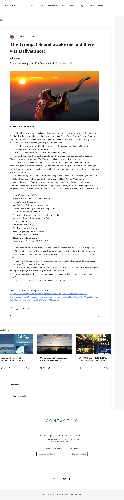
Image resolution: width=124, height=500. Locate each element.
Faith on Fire (10, 5)
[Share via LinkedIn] (23, 308)
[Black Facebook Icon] (69, 478)
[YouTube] (64, 478)
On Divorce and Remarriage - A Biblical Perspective (54, 359)
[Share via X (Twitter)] (17, 308)
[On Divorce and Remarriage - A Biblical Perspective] (54, 344)
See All (109, 329)
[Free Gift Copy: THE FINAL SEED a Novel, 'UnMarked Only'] (93, 344)
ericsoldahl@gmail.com (62, 441)
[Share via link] (29, 308)
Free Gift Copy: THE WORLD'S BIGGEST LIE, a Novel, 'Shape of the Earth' (14, 359)
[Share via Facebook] (11, 308)
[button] (108, 20)
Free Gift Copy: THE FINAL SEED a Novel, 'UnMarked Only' (93, 359)
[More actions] (98, 36)
